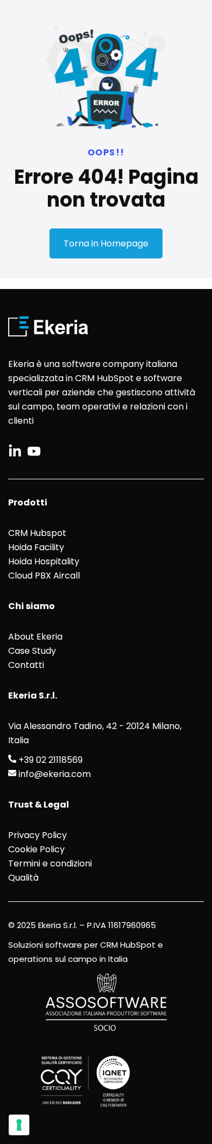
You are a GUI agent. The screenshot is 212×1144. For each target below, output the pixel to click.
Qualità (23, 877)
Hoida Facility (36, 547)
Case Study (32, 651)
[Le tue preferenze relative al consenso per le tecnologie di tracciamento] (19, 1125)
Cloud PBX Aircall (44, 575)
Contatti (26, 665)
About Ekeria (35, 636)
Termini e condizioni (50, 863)
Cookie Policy (36, 849)
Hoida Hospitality (43, 561)
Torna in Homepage (106, 243)
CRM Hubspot (37, 533)
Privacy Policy (37, 835)
